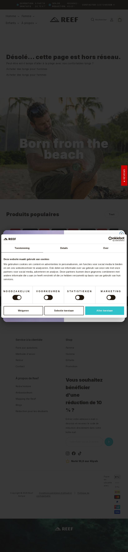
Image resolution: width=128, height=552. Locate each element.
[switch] (48, 297)
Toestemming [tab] (22, 248)
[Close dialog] (121, 234)
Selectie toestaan (64, 310)
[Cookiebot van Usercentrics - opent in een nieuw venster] (110, 239)
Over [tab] (105, 248)
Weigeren (23, 310)
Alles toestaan (104, 310)
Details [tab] (64, 248)
